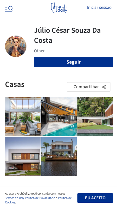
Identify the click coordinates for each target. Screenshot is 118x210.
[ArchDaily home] (59, 8)
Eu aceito (95, 198)
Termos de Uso (14, 198)
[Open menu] (8, 7)
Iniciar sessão (99, 7)
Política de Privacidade (40, 198)
